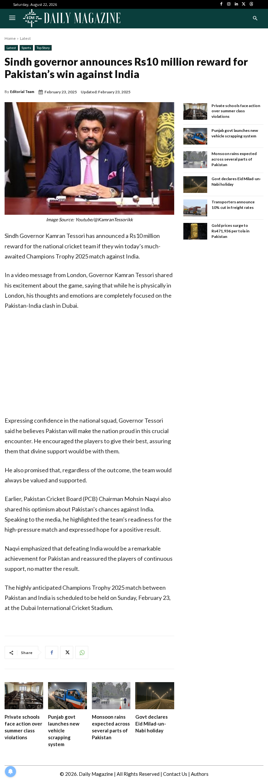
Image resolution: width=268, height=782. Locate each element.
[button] (255, 18)
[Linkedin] (236, 4)
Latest (25, 38)
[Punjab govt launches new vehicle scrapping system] (67, 695)
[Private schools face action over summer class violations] (24, 695)
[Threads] (251, 4)
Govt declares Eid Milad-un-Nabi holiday (151, 723)
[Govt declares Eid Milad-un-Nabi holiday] (154, 695)
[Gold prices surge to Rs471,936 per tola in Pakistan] (195, 231)
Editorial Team (22, 91)
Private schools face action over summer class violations (235, 111)
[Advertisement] (89, 365)
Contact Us (175, 774)
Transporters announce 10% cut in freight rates (233, 204)
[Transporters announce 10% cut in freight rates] (195, 207)
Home (10, 38)
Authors (200, 774)
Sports (26, 48)
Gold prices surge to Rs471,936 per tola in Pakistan (230, 231)
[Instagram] (229, 4)
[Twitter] (243, 4)
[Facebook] (221, 4)
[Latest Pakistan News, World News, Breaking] (72, 18)
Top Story (43, 48)
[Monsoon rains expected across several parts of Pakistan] (111, 695)
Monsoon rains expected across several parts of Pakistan (234, 159)
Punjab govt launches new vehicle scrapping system (63, 730)
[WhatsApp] (81, 652)
